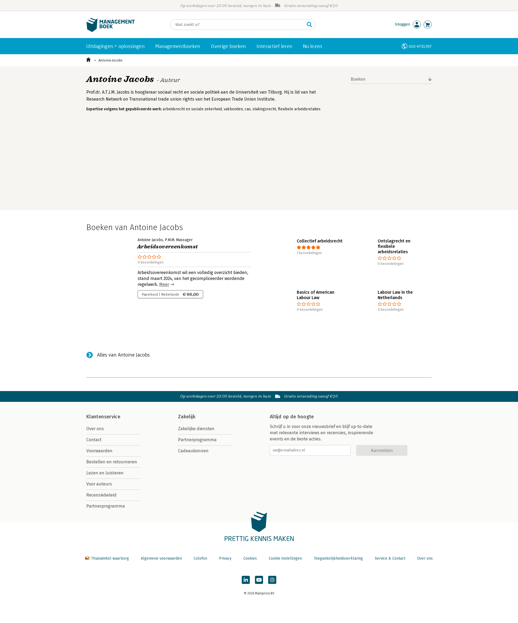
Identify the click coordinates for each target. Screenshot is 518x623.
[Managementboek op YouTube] (259, 580)
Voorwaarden (99, 450)
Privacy (225, 558)
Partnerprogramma (105, 506)
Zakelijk (186, 417)
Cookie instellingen (285, 558)
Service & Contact (390, 558)
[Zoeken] (309, 24)
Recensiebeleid (101, 495)
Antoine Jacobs (110, 60)
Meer (164, 284)
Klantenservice (103, 417)
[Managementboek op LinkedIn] (246, 580)
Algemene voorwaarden (161, 558)
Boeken (358, 79)
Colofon (200, 558)
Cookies (250, 558)
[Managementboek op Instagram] (272, 580)
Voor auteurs (99, 484)
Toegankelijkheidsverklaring (338, 558)
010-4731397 (420, 46)
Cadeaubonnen (193, 450)
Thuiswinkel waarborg (110, 558)
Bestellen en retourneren (111, 461)
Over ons (95, 428)
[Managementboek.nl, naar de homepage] (110, 30)
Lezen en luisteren (105, 472)
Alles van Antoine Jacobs (123, 355)
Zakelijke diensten (196, 428)
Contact (93, 439)
